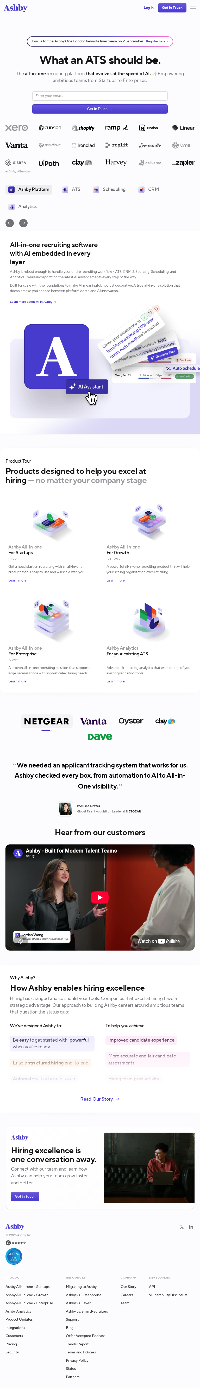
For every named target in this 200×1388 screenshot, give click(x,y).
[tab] (47, 721)
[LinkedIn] (191, 1247)
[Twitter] (181, 1247)
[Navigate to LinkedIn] (191, 1229)
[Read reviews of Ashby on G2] (18, 1245)
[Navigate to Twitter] (181, 1229)
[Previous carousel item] (9, 223)
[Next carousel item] (23, 223)
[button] (193, 8)
